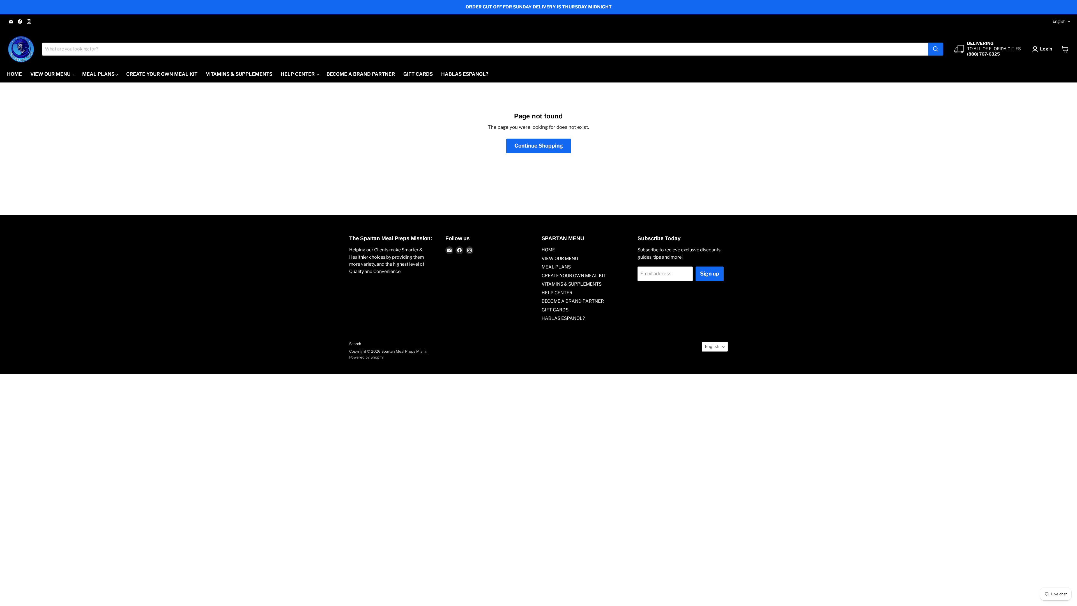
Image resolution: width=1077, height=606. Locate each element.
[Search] (935, 49)
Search (355, 343)
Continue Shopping (538, 146)
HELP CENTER (298, 74)
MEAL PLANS (99, 74)
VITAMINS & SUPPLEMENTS (239, 74)
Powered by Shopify (366, 357)
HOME (14, 74)
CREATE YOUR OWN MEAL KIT (161, 74)
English (1059, 21)
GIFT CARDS (418, 74)
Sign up (709, 273)
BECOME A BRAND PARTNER (360, 74)
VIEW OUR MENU (51, 74)
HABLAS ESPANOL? (464, 74)
